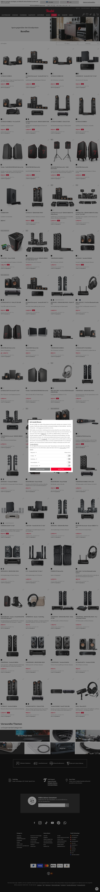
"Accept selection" (34, 444)
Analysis (32, 455)
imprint (31, 449)
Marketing (33, 459)
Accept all (61, 469)
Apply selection (40, 469)
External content (34, 465)
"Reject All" (43, 433)
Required (33, 452)
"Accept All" (44, 438)
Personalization (34, 462)
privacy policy (63, 447)
